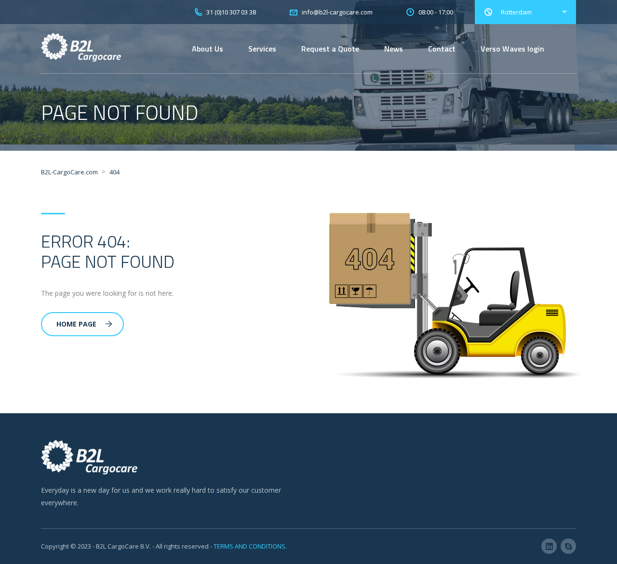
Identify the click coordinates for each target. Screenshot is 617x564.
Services (262, 48)
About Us (207, 48)
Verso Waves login (512, 48)
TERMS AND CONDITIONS (249, 546)
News (393, 48)
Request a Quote (330, 48)
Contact (442, 48)
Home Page (76, 323)
